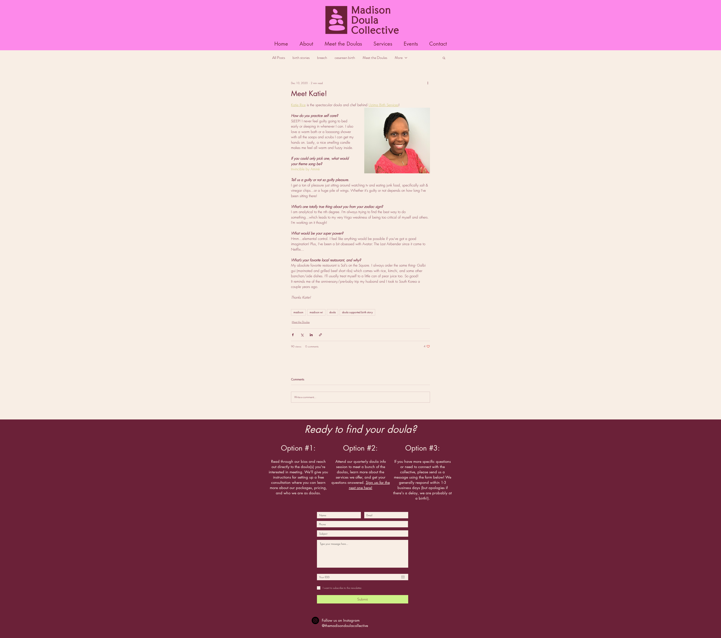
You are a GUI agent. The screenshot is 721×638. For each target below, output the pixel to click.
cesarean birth (345, 57)
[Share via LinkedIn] (311, 335)
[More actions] (427, 83)
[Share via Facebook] (293, 335)
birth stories (301, 57)
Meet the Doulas (375, 57)
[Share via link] (320, 335)
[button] (343, 44)
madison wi (316, 312)
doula (332, 312)
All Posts (278, 57)
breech (322, 57)
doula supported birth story (357, 312)
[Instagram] (315, 620)
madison (298, 312)
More (399, 57)
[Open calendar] (402, 577)
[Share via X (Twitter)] (302, 335)
